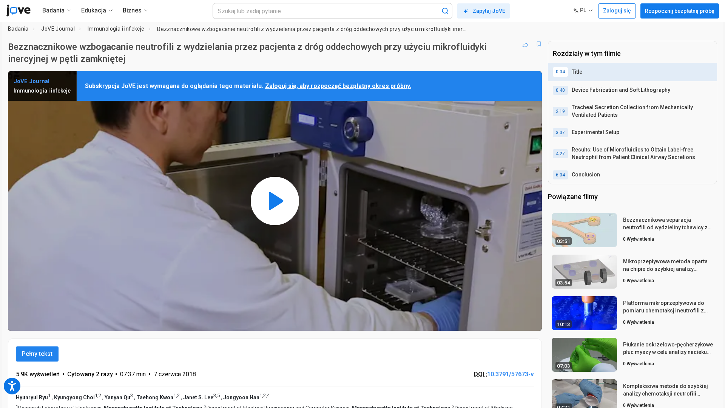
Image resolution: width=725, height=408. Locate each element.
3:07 (560, 132)
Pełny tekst (37, 353)
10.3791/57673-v (510, 374)
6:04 (560, 175)
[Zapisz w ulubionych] (539, 44)
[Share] (525, 44)
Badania (18, 29)
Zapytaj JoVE (489, 11)
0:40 (560, 90)
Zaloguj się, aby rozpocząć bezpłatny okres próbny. (338, 86)
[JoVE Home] (18, 11)
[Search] (445, 11)
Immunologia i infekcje (116, 29)
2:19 (560, 111)
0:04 (560, 71)
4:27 (560, 153)
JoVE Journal (58, 29)
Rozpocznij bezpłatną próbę (679, 11)
